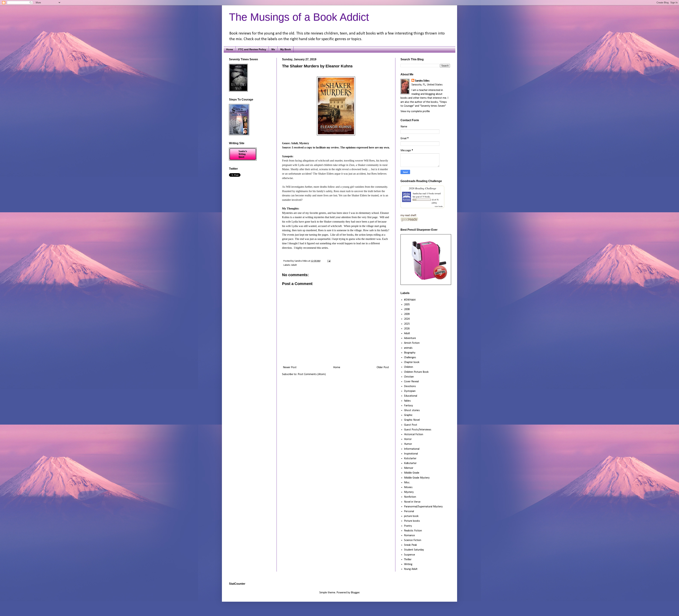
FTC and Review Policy (252, 49)
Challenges (410, 357)
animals (408, 348)
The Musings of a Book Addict (299, 17)
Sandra (416, 193)
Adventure (410, 338)
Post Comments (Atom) (312, 374)
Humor (408, 444)
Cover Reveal (411, 381)
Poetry (408, 526)
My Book (285, 49)
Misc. (407, 482)
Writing (408, 564)
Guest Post (410, 425)
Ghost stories (412, 410)
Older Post (383, 367)
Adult (294, 265)
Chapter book (411, 362)
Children (408, 367)
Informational (411, 449)
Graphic (408, 415)
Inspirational (411, 453)
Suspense (409, 554)
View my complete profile (415, 111)
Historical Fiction (413, 434)
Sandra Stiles (422, 80)
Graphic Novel (412, 420)
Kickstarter (410, 458)
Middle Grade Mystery (417, 477)
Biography (409, 352)
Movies (408, 487)
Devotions (410, 386)
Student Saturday (414, 549)
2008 (407, 309)
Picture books (412, 521)
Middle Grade (411, 472)
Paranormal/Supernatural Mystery (423, 506)
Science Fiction (412, 540)
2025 (407, 324)
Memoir (408, 468)
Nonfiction (410, 497)
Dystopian (410, 391)
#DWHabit (410, 299)
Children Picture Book (416, 372)
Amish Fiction (412, 343)
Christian (409, 376)
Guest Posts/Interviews (417, 429)
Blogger (355, 592)
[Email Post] (328, 261)
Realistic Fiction (413, 530)
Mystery (409, 492)
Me (273, 49)
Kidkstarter (410, 463)
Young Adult (410, 569)
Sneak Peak (410, 545)
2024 (407, 319)
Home (229, 49)
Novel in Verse (412, 501)
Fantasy (408, 405)
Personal (409, 511)
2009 (407, 314)
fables (407, 400)
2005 (407, 304)
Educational (410, 396)
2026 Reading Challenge (422, 188)
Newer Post (290, 367)
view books (439, 206)
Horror (408, 439)
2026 (407, 328)
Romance (409, 535)
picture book (411, 516)
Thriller (407, 559)
